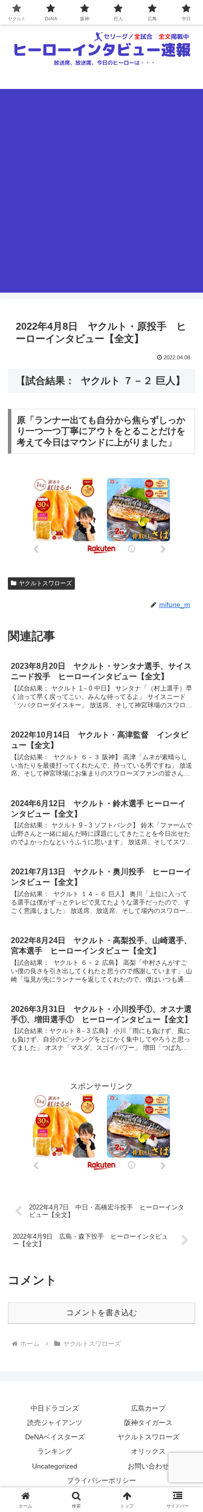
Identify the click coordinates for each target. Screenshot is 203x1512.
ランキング (54, 1451)
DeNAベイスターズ (55, 1437)
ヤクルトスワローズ (45, 583)
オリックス (148, 1451)
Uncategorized (54, 1466)
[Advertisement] (101, 191)
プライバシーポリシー (101, 1480)
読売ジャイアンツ (54, 1422)
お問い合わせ (148, 1466)
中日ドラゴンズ (55, 1408)
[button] (182, 1290)
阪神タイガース (148, 1422)
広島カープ (148, 1408)
